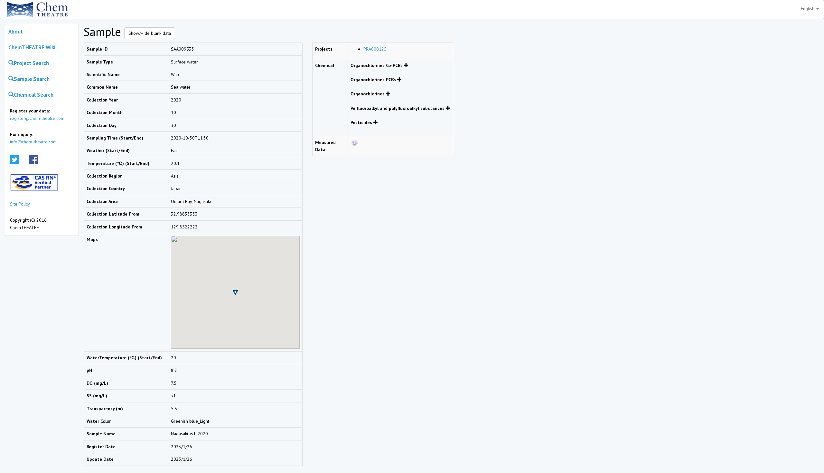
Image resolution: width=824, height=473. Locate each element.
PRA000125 (375, 49)
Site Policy (20, 204)
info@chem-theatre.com (33, 142)
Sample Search (32, 78)
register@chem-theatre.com (37, 118)
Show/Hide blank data (149, 33)
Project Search (31, 63)
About (15, 31)
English (808, 8)
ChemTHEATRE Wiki (31, 47)
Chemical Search (33, 94)
